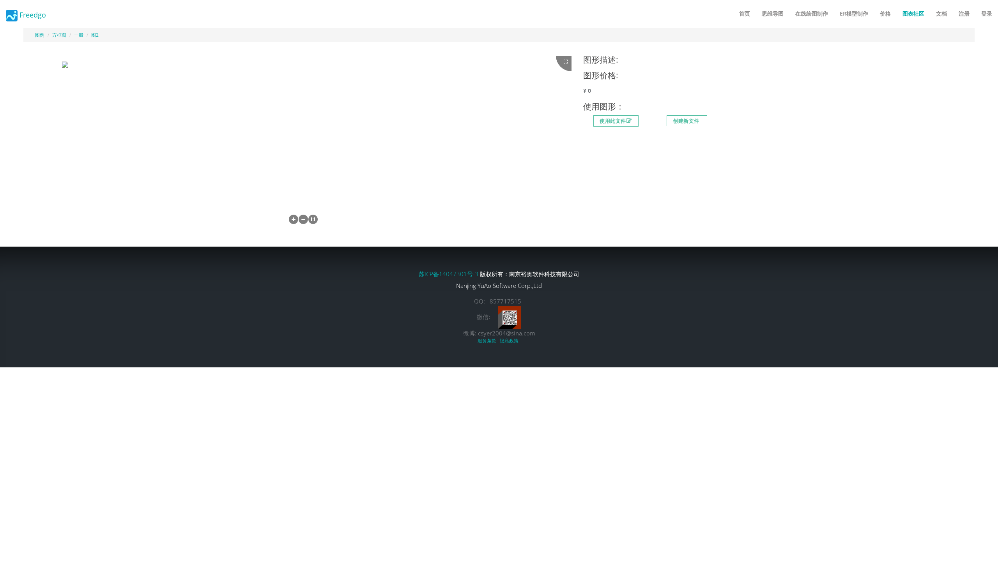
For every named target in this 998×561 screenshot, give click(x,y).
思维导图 (773, 13)
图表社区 (913, 13)
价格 (885, 13)
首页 (744, 13)
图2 (95, 35)
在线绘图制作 (811, 13)
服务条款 (488, 340)
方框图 (59, 35)
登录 (986, 13)
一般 (78, 35)
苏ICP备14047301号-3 (449, 274)
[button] (293, 219)
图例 (39, 35)
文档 (941, 13)
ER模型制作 (854, 13)
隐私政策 (510, 340)
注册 (964, 13)
